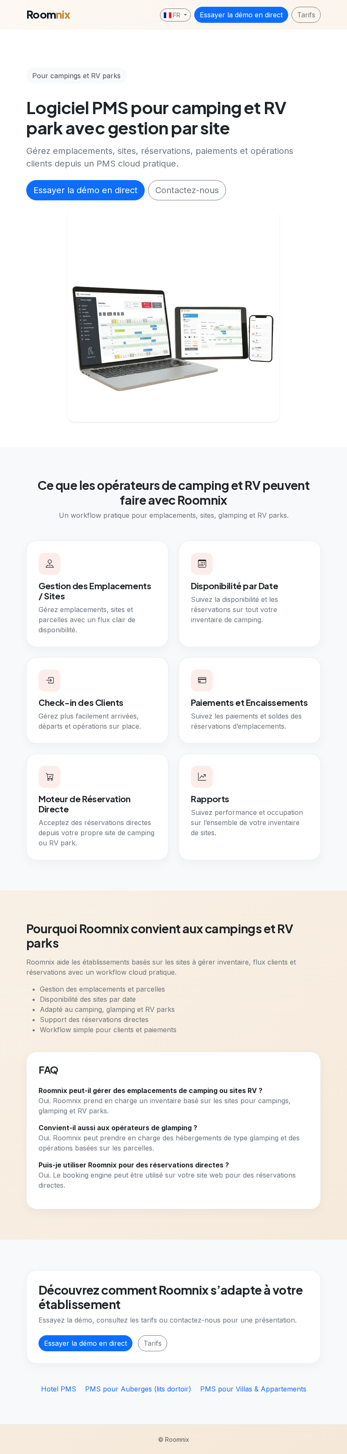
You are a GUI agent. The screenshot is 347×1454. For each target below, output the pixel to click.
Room (48, 14)
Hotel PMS (59, 1389)
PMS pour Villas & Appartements (253, 1389)
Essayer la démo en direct (241, 15)
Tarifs (306, 15)
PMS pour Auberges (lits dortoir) (139, 1389)
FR (176, 15)
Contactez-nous (187, 190)
